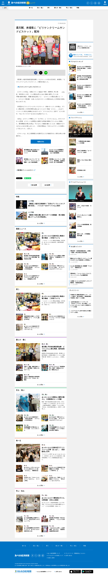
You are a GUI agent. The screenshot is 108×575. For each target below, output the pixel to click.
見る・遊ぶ (40, 7)
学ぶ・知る (69, 7)
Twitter (91, 3)
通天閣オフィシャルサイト (25, 170)
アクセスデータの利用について (55, 555)
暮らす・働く (58, 7)
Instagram (95, 3)
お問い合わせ (68, 555)
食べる (31, 7)
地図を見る (40, 141)
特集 (78, 7)
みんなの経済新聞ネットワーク (23, 571)
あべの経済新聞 (16, 3)
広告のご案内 (51, 557)
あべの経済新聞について (54, 553)
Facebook (87, 3)
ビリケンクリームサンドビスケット (30, 87)
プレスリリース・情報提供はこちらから (75, 553)
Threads (99, 3)
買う (49, 7)
